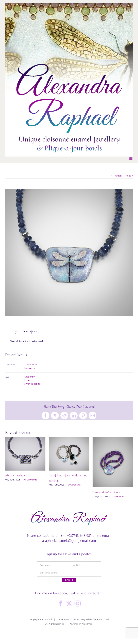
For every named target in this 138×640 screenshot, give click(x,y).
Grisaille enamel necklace (64, 490)
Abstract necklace (103, 475)
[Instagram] (78, 609)
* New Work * (31, 364)
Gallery (25, 462)
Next (128, 175)
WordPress (87, 628)
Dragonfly (29, 376)
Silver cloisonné (32, 383)
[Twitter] (69, 609)
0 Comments (30, 501)
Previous (118, 175)
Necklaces (29, 367)
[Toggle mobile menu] (131, 158)
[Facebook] (60, 609)
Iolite (27, 380)
